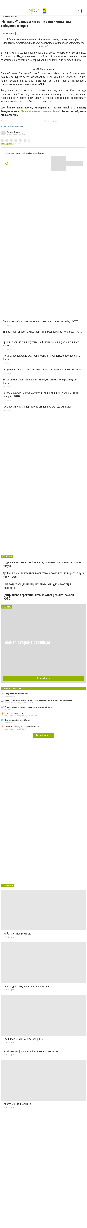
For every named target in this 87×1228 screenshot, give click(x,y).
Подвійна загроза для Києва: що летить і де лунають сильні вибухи (42, 564)
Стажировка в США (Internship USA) (24, 1039)
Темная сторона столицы (26, 642)
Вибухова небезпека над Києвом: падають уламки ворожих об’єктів (42, 369)
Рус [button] (78, 11)
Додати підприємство (43, 735)
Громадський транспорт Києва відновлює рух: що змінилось (38, 406)
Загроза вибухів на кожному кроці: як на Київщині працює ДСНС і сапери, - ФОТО (41, 394)
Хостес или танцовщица (17, 1103)
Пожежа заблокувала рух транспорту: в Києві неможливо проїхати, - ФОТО (42, 357)
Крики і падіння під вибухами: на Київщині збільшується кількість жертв (41, 343)
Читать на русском (8, 33)
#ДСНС (3, 126)
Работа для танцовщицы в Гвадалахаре (27, 986)
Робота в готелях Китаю (17, 933)
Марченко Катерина (13, 132)
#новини (11, 126)
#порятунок (19, 126)
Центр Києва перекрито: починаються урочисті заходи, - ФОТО (39, 596)
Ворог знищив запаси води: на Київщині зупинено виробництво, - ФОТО (41, 381)
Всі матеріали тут (43, 678)
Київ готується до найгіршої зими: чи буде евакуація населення (37, 586)
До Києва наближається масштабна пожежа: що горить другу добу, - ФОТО (43, 575)
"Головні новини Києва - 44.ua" (40, 111)
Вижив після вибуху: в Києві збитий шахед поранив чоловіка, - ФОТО (42, 331)
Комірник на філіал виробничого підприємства (31, 1051)
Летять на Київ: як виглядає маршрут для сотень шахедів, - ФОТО (40, 321)
